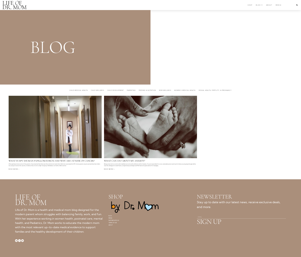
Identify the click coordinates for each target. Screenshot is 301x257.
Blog (258, 5)
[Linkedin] (22, 240)
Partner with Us (113, 220)
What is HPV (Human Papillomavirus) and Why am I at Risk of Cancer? (52, 160)
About (269, 5)
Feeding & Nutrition (147, 90)
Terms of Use (112, 222)
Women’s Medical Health (184, 90)
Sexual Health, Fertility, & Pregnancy (215, 90)
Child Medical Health (78, 90)
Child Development (115, 90)
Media (278, 5)
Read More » (14, 169)
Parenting (131, 90)
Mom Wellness (165, 90)
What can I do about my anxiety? (124, 160)
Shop (250, 5)
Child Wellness (97, 90)
